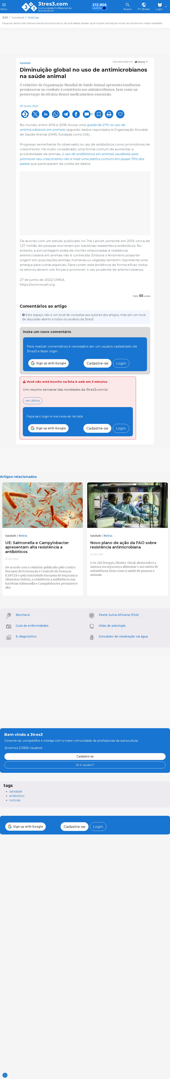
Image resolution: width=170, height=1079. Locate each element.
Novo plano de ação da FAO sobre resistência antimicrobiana (123, 545)
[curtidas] (120, 114)
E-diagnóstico (26, 636)
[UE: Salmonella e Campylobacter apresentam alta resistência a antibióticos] (42, 505)
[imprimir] (109, 114)
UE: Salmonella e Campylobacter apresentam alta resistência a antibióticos (37, 547)
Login (121, 363)
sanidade (15, 791)
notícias (14, 800)
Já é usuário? (85, 765)
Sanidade (25, 63)
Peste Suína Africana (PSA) (119, 615)
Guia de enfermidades (32, 626)
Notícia (23, 535)
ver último (32, 400)
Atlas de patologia (112, 626)
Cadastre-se (97, 363)
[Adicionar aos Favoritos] (99, 114)
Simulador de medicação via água (123, 636)
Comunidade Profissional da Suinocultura (55, 9)
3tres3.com (53, 3)
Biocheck (23, 615)
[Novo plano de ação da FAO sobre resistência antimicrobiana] (127, 505)
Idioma (141, 62)
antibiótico (16, 796)
